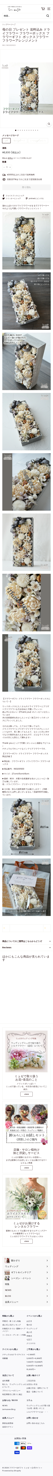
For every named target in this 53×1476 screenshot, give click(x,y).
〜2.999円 (30, 1354)
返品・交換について (34, 1391)
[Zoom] (49, 123)
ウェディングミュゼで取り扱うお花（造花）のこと (38, 1407)
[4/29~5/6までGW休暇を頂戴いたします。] (26, 2)
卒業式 (29, 1336)
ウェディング (31, 1328)
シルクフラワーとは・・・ (37, 1412)
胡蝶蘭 (5, 1358)
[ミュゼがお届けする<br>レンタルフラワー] (26, 1198)
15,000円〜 (31, 1369)
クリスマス (31, 1343)
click (26, 1094)
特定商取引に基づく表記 (12, 1394)
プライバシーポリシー (11, 1390)
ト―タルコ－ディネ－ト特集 (14, 1335)
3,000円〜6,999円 (34, 1358)
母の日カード (19, 140)
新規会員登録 (7, 1423)
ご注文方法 (31, 1380)
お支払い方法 (31, 1384)
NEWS (4, 1405)
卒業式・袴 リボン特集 (11, 1321)
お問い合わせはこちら (35, 1423)
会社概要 (6, 1380)
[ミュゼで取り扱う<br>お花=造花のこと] (26, 1051)
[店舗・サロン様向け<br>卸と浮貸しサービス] (26, 1125)
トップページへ (8, 24)
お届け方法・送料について (37, 1388)
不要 (6, 140)
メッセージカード (10, 135)
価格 (4, 148)
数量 (4, 161)
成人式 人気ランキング (11, 1325)
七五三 (29, 1339)
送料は (10, 158)
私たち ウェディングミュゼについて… (14, 1385)
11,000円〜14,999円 (34, 1365)
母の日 (29, 1325)
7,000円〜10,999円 (34, 1362)
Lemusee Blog (8, 1409)
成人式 (29, 1332)
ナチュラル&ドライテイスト (14, 1354)
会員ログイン (7, 1427)
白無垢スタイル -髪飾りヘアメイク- (14, 1330)
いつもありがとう (38, 140)
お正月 (29, 1321)
